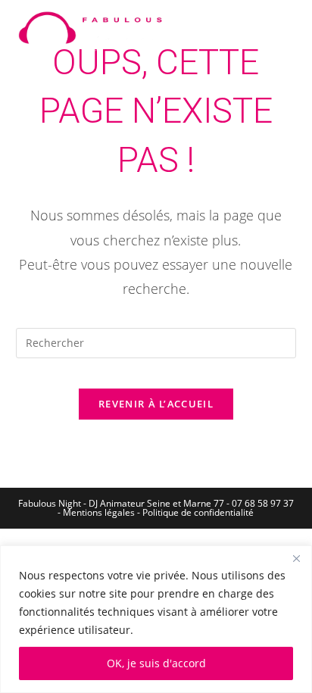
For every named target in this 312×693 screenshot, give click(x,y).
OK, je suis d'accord (156, 663)
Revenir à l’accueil (156, 403)
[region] (156, 619)
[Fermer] (296, 558)
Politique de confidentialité (198, 512)
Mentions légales (99, 512)
